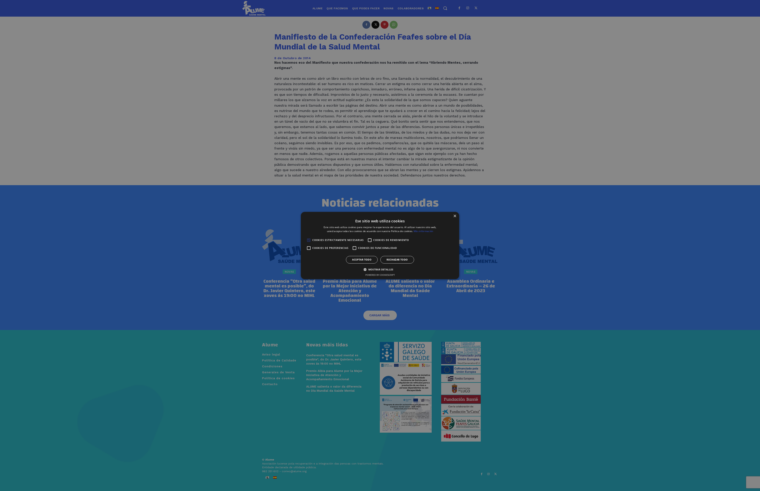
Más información (423, 231)
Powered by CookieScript (380, 274)
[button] (380, 269)
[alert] (380, 245)
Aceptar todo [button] (361, 259)
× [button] (454, 216)
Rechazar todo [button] (397, 259)
